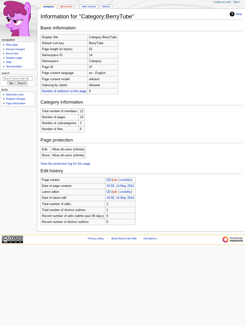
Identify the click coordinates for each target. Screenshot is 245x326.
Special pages (14, 66)
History (106, 6)
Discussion (66, 6)
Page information (15, 103)
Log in (236, 1)
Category (48, 6)
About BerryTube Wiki (124, 238)
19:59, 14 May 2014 (120, 186)
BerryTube (12, 53)
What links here (15, 94)
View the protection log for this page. (65, 163)
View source (89, 6)
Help (239, 14)
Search (5, 73)
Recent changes (15, 49)
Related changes (16, 98)
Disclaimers (150, 238)
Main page (12, 44)
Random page (14, 57)
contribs (125, 180)
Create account (222, 1)
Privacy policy (96, 238)
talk (114, 180)
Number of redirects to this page (64, 91)
